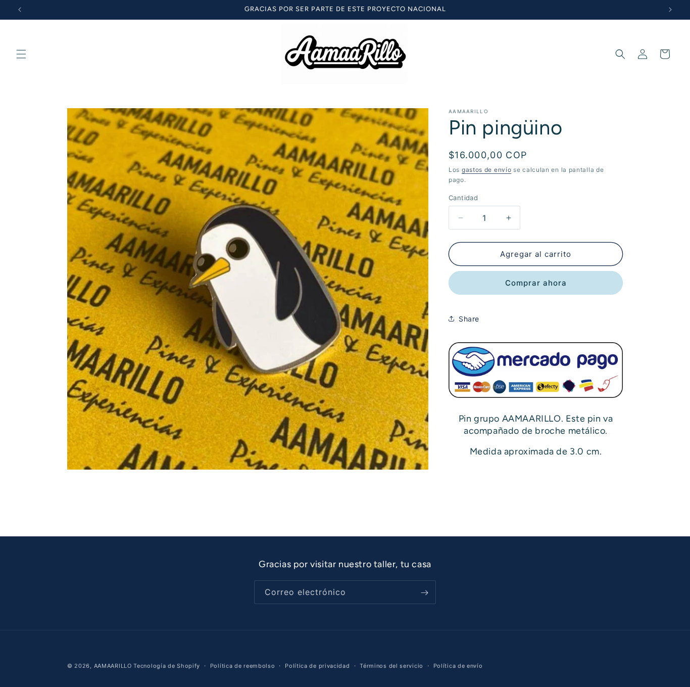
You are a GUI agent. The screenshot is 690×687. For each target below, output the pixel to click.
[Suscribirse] (424, 593)
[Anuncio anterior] (20, 9)
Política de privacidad (317, 665)
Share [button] (469, 318)
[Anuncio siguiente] (670, 9)
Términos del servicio (391, 665)
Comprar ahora (536, 283)
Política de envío (458, 665)
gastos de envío (487, 169)
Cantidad (463, 198)
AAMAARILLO (113, 665)
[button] (21, 54)
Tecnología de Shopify (166, 665)
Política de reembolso (242, 665)
